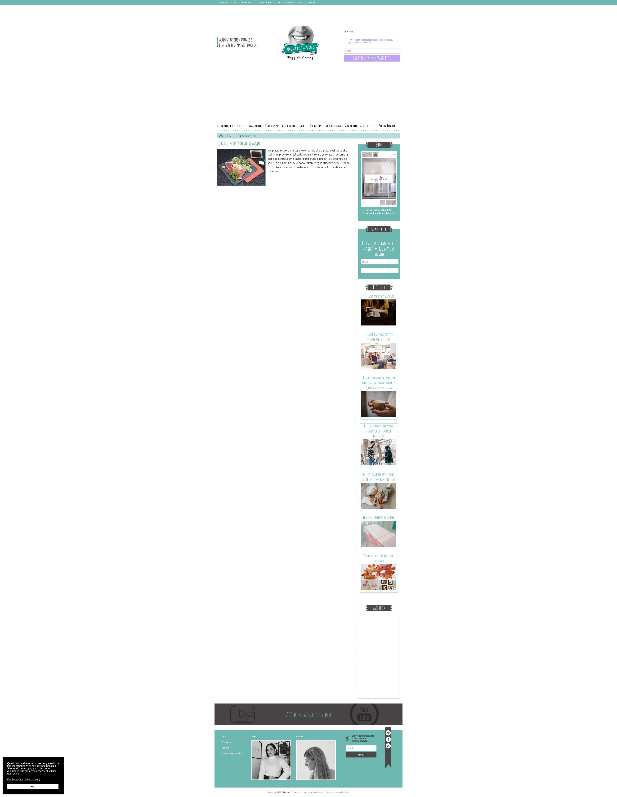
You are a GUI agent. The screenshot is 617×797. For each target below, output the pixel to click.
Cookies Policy (344, 792)
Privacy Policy (331, 792)
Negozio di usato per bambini (379, 213)
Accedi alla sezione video (308, 714)
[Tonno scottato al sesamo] (241, 167)
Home (229, 136)
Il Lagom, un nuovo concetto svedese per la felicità (378, 337)
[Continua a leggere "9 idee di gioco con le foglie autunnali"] (378, 576)
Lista (238, 136)
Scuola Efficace (387, 125)
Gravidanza (272, 125)
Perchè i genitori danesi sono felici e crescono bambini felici (378, 476)
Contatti (301, 2)
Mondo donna (334, 125)
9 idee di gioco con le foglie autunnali (378, 558)
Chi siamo (223, 2)
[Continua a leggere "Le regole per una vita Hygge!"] (378, 312)
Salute (304, 125)
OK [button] (33, 786)
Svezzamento (255, 125)
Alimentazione (226, 125)
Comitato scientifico (242, 2)
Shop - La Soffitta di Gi (379, 210)
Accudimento (289, 125)
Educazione (316, 125)
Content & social (266, 2)
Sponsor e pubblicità (232, 753)
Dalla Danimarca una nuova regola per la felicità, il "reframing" (378, 431)
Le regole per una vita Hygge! (379, 296)
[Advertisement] (308, 98)
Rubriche (364, 125)
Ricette (241, 125)
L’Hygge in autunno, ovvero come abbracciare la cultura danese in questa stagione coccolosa (378, 383)
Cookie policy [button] (15, 779)
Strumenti (351, 125)
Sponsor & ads (286, 2)
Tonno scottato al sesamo (238, 143)
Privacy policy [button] (32, 779)
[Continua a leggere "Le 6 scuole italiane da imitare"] (378, 533)
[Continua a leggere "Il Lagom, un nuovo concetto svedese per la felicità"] (378, 355)
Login (312, 2)
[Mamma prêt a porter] (268, 43)
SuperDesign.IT (318, 792)
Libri (374, 125)
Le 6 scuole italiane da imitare (378, 517)
